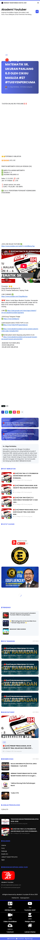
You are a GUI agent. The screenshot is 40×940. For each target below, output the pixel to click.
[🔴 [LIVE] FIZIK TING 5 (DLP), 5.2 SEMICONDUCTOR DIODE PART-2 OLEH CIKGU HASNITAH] (6, 506)
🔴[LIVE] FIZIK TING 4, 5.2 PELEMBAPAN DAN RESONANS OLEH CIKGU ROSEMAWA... (25, 475)
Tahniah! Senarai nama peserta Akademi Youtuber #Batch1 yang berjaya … (23, 614)
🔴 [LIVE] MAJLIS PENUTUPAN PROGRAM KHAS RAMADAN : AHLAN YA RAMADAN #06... (19, 650)
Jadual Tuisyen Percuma (9, 857)
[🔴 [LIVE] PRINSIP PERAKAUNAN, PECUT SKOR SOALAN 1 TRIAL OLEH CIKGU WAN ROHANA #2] (6, 518)
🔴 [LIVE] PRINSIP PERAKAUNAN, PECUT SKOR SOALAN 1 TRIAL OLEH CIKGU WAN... (25, 512)
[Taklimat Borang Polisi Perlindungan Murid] (5, 789)
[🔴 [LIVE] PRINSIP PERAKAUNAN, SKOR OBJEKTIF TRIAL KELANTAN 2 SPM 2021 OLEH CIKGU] (6, 494)
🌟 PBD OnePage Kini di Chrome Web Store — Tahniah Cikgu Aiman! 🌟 (23, 622)
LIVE (6, 55)
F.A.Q (3, 848)
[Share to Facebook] (2, 412)
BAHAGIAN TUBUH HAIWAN (18, 629)
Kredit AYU (4, 854)
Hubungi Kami (24, 898)
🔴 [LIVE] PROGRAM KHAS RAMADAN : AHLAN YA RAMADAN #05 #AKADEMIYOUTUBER (18, 682)
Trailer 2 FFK (15, 793)
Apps (3, 860)
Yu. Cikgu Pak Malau (9, 446)
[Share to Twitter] (6, 412)
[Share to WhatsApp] (10, 412)
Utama (3, 845)
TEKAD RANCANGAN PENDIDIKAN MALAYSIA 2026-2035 (20, 3)
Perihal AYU (15, 898)
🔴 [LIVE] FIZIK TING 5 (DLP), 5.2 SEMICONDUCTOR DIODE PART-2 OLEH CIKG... (25, 500)
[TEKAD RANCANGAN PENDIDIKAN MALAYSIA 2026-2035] (2, 3)
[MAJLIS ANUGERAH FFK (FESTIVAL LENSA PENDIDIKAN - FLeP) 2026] (20, 727)
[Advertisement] (20, 37)
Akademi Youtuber (13, 9)
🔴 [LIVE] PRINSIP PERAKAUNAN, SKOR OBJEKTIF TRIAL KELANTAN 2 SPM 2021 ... (25, 488)
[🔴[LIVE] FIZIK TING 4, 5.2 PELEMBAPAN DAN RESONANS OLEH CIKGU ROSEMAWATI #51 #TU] (6, 482)
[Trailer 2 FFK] (5, 799)
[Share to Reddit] (18, 412)
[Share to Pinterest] (14, 412)
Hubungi (4, 851)
